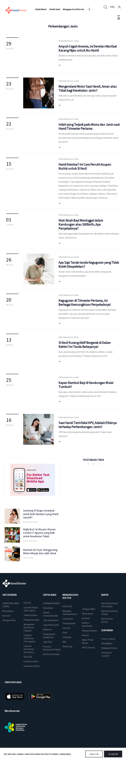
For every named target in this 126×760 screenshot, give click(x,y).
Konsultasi (48, 607)
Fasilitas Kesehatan (87, 624)
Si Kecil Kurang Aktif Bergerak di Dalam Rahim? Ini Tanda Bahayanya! (85, 344)
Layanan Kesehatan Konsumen (29, 649)
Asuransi (6, 615)
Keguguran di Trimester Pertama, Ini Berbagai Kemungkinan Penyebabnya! (85, 302)
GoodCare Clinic (31, 661)
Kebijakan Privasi (109, 648)
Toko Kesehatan (51, 620)
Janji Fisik (47, 641)
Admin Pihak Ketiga (87, 641)
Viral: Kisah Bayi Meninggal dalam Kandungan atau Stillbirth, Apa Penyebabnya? (81, 224)
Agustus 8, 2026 (29, 541)
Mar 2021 (10, 385)
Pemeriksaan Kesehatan (49, 636)
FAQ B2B (28, 656)
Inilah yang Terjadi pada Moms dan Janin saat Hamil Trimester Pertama (89, 126)
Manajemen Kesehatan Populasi (29, 627)
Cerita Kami (67, 618)
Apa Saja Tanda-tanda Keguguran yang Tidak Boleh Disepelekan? (89, 264)
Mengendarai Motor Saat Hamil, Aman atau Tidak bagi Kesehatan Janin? (88, 88)
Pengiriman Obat (31, 619)
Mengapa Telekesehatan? (69, 613)
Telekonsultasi (30, 615)
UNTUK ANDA (49, 594)
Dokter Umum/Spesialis (50, 614)
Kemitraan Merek (32, 666)
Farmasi (85, 635)
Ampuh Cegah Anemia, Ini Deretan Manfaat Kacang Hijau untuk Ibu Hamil (88, 48)
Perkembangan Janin (69, 41)
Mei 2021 (9, 265)
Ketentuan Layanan (106, 654)
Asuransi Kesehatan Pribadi (51, 648)
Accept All (113, 754)
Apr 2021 (9, 345)
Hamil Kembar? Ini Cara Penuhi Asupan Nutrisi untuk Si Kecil (85, 166)
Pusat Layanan (108, 638)
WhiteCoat (67, 646)
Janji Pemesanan (51, 624)
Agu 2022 (10, 48)
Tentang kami (68, 623)
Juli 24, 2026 (28, 558)
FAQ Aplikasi (106, 643)
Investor (66, 627)
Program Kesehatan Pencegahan (29, 638)
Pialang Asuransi (89, 630)
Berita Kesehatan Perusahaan (109, 605)
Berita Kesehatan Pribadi (109, 613)
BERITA (104, 594)
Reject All (94, 754)
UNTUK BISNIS (9, 594)
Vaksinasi (47, 629)
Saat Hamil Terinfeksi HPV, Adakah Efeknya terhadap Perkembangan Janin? (88, 425)
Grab (64, 632)
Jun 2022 (10, 225)
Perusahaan (8, 611)
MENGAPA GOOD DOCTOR (70, 596)
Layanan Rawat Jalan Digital (31, 609)
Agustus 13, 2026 (30, 522)
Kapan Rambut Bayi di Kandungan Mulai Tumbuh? (86, 384)
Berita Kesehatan (51, 654)
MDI (64, 641)
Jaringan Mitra (9, 620)
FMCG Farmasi (88, 647)
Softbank (66, 637)
